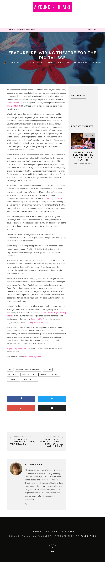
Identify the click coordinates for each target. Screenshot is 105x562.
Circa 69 (47, 369)
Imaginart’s (38, 322)
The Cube (42, 319)
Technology (80, 62)
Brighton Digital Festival (16, 348)
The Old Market (13, 106)
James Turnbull (29, 374)
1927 (10, 369)
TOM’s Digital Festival (53, 198)
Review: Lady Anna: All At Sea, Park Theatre (22, 442)
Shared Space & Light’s (50, 312)
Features (30, 30)
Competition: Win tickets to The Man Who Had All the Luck (51, 443)
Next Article (52, 436)
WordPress (88, 536)
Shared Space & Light (49, 374)
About (12, 30)
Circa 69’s (35, 319)
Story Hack (13, 379)
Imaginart (13, 374)
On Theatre (64, 62)
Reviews (21, 30)
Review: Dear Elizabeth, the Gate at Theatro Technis (83, 156)
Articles (50, 62)
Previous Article (22, 436)
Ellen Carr (13, 62)
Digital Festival (13, 102)
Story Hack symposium (32, 356)
